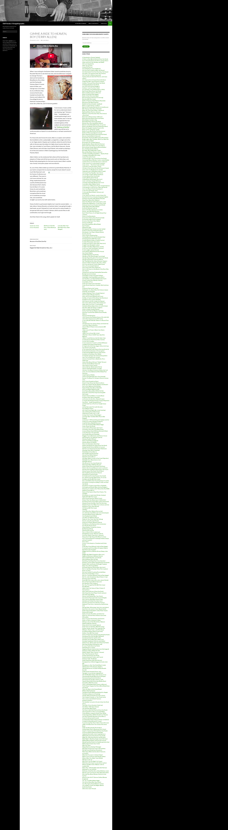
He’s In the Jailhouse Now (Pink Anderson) (94, 302)
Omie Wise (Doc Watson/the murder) (92, 511)
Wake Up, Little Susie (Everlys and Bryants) (94, 737)
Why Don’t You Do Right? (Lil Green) (92, 761)
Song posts (104, 23)
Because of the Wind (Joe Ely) (38, 240)
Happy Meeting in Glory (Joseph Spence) (93, 293)
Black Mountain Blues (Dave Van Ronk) (93, 118)
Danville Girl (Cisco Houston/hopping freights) (95, 197)
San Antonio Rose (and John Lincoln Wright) (94, 597)
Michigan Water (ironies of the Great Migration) (95, 458)
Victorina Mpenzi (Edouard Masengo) (92, 732)
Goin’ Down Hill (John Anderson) (91, 267)
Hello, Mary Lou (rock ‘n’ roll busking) (92, 304)
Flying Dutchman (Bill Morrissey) (91, 238)
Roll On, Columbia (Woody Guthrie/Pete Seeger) (95, 575)
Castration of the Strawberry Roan (91, 166)
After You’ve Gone (87, 65)
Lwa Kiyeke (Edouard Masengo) (90, 434)
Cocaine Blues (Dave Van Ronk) (90, 176)
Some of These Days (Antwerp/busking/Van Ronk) (96, 634)
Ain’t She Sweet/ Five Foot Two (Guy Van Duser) (95, 72)
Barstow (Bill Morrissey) (89, 99)
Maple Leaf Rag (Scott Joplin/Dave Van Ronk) (94, 445)
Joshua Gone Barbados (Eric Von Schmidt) (93, 376)
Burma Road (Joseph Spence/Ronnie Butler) (94, 147)
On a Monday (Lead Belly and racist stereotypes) (95, 513)
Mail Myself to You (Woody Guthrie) (92, 437)
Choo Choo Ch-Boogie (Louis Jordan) (92, 169)
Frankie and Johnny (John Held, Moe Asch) (94, 243)
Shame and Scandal (87, 612)
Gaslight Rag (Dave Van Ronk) (90, 254)
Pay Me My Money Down (89, 525)
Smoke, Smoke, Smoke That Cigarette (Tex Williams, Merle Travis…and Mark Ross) (93, 629)
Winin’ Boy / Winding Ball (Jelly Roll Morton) (94, 767)
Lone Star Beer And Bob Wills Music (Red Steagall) (64, 227)
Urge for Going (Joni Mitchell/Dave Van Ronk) (94, 731)
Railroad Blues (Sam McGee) (90, 559)
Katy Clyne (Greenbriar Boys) (90, 381)
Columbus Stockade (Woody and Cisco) (93, 182)
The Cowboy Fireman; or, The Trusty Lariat (94, 697)
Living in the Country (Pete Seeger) (91, 415)
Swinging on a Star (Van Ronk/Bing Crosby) (94, 665)
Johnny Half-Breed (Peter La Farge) (92, 368)
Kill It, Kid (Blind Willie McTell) (90, 389)
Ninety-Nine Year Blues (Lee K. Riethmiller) (94, 500)
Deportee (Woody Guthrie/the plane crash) (94, 201)
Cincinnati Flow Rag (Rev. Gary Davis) (92, 173)
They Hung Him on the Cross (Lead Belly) (93, 711)
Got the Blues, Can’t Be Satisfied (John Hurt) (94, 278)
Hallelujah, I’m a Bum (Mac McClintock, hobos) (95, 290)
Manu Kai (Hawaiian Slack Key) (90, 444)
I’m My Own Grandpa (88, 341)
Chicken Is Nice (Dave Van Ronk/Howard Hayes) (95, 168)
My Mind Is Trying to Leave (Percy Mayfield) (94, 485)
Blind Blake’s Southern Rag (89, 120)
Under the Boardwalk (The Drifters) (92, 727)
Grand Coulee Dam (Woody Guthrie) (92, 280)
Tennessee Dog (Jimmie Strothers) (91, 678)
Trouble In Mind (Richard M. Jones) (92, 721)
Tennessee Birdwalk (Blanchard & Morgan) (94, 676)
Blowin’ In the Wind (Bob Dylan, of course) (94, 125)
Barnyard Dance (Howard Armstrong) (92, 97)
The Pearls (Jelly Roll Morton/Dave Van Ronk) (94, 710)
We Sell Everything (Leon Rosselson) (92, 750)
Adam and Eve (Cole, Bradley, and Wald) (93, 62)
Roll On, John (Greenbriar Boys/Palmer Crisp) (94, 577)
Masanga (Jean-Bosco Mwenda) (91, 450)
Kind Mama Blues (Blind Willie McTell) (92, 391)
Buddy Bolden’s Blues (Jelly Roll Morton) (93, 144)
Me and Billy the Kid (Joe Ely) (90, 453)
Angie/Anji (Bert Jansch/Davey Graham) (93, 81)
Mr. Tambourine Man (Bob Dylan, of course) (94, 477)
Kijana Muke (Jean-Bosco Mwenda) (92, 387)
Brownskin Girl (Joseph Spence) (91, 142)
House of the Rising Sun (88, 315)
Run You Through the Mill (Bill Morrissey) (93, 585)
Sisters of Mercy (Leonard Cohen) (91, 620)
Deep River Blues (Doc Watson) (90, 200)
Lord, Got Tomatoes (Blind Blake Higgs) (93, 424)
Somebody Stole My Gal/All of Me (91, 638)
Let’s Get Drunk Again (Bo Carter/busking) (93, 410)
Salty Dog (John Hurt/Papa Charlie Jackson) (94, 593)
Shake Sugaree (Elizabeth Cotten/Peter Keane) (94, 610)
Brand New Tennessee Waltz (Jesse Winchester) (95, 137)
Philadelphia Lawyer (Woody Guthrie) (92, 533)
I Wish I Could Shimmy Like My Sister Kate (94, 338)
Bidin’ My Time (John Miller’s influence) (93, 110)
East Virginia (85, 226)
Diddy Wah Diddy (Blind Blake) (90, 206)
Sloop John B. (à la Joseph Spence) (91, 625)
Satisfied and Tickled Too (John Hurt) (92, 601)
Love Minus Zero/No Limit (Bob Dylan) (93, 429)
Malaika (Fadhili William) (89, 439)
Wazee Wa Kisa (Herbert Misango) (91, 747)
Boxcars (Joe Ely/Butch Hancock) (91, 136)
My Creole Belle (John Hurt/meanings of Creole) (95, 480)
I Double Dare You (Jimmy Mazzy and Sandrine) (95, 323)
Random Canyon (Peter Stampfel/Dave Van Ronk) (95, 562)
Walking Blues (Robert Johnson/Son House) (94, 740)
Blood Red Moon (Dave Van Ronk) (91, 121)
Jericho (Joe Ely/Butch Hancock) (91, 363)
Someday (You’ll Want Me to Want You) (93, 639)
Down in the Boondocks (88, 216)
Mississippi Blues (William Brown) (91, 464)
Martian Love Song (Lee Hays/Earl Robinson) (94, 448)
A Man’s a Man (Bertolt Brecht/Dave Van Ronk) (95, 59)
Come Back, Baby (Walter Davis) (91, 184)
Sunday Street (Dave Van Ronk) (90, 655)
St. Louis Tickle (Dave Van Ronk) (91, 646)
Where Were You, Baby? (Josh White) (92, 758)
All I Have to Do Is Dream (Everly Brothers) (94, 80)
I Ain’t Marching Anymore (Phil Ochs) (92, 319)
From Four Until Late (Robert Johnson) (93, 248)
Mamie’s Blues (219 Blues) (89, 442)
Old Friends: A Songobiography (13, 23)
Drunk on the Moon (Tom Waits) (91, 221)
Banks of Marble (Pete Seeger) (90, 94)
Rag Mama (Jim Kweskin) (89, 549)
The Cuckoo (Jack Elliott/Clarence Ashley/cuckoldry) (91, 699)
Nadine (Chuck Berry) (88, 490)
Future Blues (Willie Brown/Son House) (93, 251)
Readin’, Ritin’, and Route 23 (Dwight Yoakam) (94, 564)
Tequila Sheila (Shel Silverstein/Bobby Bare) (94, 681)
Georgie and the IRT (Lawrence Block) (92, 259)
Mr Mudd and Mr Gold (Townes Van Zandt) (94, 476)
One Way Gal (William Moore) (90, 517)
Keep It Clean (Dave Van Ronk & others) (93, 383)
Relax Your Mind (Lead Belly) (90, 565)
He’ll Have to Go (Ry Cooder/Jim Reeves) (93, 301)
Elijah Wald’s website (80, 23)
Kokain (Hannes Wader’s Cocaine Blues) (93, 395)
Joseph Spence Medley (88, 375)
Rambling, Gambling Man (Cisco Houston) (93, 561)
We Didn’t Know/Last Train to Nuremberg (93, 748)
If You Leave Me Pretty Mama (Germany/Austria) (95, 349)
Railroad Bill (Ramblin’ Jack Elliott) (91, 557)
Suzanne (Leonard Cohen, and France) (92, 657)
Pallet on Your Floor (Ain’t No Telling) (92, 519)
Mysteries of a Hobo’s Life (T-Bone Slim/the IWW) (95, 488)
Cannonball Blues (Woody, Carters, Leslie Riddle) (95, 160)
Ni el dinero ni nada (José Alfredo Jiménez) (94, 495)
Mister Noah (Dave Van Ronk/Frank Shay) (93, 466)
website (10, 41)
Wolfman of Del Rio (63, 127)
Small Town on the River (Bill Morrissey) (93, 626)
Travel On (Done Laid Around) (90, 718)
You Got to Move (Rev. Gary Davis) (91, 782)
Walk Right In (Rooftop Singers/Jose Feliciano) (94, 739)
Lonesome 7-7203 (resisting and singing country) (95, 420)
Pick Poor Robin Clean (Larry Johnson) (93, 535)
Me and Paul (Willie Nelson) (90, 455)
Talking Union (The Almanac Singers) (92, 666)
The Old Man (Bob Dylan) (89, 708)
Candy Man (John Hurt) (88, 157)
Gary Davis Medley (87, 253)
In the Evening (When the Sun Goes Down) (93, 352)
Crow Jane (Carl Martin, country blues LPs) (94, 195)
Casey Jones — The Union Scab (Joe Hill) (93, 165)
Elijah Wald (45, 40)
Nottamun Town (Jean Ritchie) (90, 506)
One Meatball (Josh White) (89, 516)
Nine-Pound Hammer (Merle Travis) (92, 498)
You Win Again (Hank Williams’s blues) (93, 783)
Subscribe (86, 46)
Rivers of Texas (86, 570)
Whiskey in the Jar (87, 759)
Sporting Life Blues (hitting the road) (92, 644)
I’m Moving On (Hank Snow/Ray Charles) (93, 339)
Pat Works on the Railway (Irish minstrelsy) (94, 524)
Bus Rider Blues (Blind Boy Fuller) (91, 150)
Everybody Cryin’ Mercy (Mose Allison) (93, 232)
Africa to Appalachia (88, 64)
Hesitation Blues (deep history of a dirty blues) (95, 306)
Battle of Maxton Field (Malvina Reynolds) (93, 100)
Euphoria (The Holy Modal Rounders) (92, 230)
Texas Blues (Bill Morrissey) (89, 682)
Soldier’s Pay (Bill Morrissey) (90, 633)
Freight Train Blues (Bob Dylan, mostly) (93, 246)
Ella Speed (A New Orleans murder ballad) (93, 229)
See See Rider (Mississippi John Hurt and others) (95, 607)
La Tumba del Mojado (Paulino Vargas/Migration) (95, 400)
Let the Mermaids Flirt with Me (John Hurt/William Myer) (92, 407)
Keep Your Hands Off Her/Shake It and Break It (95, 384)
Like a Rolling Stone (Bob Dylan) (91, 412)
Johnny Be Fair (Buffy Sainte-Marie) (92, 367)
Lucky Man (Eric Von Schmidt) (90, 432)
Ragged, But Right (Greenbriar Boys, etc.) (41, 247)
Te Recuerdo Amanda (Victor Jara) (91, 671)
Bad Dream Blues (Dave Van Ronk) (91, 91)
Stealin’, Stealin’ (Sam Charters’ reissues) (93, 652)
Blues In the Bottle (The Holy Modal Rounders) (95, 126)
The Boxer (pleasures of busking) (91, 694)
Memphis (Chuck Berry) (88, 456)
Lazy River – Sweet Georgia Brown (91, 402)
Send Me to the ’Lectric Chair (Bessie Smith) (94, 609)
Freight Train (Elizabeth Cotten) (91, 245)
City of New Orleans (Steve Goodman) (92, 174)
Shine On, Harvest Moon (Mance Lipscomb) (94, 615)
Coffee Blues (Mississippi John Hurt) (92, 179)
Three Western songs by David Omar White (94, 713)
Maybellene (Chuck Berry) (89, 452)
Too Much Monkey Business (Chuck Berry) (94, 716)
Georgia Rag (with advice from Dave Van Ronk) (95, 258)
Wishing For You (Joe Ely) (89, 769)
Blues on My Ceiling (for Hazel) (90, 129)
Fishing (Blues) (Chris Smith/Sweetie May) (93, 237)
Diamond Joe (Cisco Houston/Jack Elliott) (93, 205)
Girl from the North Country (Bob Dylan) (93, 264)
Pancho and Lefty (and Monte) (90, 521)
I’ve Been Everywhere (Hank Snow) (91, 344)
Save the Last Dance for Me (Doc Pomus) (93, 602)
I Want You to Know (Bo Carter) (91, 333)
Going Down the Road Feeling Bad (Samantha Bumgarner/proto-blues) (94, 273)
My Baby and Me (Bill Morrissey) (91, 479)
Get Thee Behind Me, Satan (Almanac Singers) (94, 261)
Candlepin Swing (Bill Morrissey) (91, 155)
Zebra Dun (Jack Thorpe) (89, 788)
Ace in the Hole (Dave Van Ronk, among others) (95, 60)
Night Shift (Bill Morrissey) (89, 496)
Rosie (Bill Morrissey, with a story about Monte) (95, 580)
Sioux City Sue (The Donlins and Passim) (93, 618)
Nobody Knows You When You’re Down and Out (95, 505)
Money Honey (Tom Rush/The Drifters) (93, 471)
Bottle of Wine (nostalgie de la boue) (92, 133)
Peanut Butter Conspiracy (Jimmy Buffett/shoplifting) (91, 528)
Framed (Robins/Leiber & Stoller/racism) (93, 240)
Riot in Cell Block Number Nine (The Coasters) (95, 569)
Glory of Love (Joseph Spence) (90, 266)
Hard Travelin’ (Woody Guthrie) (91, 294)
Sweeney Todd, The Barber (89, 658)
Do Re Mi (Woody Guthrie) (89, 208)
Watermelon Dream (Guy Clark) (91, 743)
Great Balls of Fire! (87, 282)
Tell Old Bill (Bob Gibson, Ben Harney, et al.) (94, 674)
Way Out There (86, 745)
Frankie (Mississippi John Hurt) (90, 242)
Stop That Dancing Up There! (90, 654)
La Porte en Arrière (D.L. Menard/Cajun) (93, 399)
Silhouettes (85, 617)
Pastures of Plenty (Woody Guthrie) (92, 522)
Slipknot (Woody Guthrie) (89, 623)
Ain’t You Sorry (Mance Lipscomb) (91, 75)
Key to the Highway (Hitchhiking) (91, 386)
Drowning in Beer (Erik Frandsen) (91, 219)
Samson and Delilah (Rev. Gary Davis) (92, 596)
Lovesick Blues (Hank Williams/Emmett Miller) (95, 431)
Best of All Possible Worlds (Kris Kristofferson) (95, 107)
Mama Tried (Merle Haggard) (90, 440)
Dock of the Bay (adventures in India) (92, 209)
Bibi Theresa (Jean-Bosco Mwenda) (92, 108)
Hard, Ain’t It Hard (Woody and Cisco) (92, 296)
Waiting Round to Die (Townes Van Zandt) (93, 735)
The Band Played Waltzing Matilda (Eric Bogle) (95, 692)
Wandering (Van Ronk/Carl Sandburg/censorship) (95, 742)
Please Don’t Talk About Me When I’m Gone (94, 537)
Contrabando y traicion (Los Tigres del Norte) (94, 187)
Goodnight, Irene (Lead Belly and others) (93, 277)
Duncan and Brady (87, 222)
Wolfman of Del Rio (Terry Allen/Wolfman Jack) (50, 227)
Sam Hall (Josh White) (88, 594)
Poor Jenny (85, 541)
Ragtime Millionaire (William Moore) (92, 556)
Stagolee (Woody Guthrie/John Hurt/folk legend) (95, 649)
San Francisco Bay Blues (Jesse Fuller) (92, 599)
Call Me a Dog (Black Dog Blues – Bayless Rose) (95, 153)
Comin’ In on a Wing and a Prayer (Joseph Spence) (96, 185)
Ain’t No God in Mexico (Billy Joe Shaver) (93, 70)
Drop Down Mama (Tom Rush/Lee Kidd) (93, 218)
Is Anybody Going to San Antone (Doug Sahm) (94, 355)
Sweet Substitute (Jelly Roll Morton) (92, 660)
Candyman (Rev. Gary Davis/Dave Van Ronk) (94, 158)
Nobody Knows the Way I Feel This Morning (94, 503)
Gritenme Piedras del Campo (90, 288)
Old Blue (84, 509)
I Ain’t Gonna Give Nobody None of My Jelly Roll (95, 317)
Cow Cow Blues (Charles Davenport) (92, 189)
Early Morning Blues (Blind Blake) (91, 224)
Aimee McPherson (87, 67)
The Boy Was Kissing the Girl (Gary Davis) (93, 695)
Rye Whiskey (85, 586)
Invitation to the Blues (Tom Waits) (91, 354)
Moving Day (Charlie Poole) (90, 474)
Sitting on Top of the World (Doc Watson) (93, 622)
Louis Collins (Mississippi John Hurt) (92, 428)
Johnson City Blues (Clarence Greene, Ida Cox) (95, 370)
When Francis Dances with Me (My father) (94, 756)
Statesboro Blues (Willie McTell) (91, 650)
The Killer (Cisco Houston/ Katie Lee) (92, 705)
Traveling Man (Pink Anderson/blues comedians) (95, 719)
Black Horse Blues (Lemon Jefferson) (92, 116)
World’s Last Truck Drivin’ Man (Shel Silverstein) (95, 772)
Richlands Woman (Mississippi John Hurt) (93, 567)
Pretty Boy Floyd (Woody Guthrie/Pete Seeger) (95, 546)
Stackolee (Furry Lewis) (88, 647)
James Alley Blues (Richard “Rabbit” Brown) (94, 362)
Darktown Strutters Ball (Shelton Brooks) (93, 198)
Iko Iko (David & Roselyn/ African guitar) (93, 351)
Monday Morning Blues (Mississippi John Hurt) (95, 469)
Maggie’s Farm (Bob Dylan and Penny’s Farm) (94, 436)
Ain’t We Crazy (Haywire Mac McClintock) (94, 73)
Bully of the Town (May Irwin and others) (93, 145)
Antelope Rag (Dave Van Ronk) (90, 84)
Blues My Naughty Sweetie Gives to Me (93, 128)
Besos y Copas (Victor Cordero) (91, 105)
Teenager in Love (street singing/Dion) (92, 673)
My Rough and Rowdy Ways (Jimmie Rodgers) (94, 487)
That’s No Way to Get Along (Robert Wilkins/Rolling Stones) (92, 689)
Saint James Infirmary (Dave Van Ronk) (92, 591)
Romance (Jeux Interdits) (89, 578)
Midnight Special (87, 461)
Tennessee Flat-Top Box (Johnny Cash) (92, 679)
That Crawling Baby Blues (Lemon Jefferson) (94, 684)
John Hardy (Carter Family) (89, 365)
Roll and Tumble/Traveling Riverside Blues (93, 572)
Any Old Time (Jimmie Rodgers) (91, 86)
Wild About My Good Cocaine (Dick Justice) (94, 763)
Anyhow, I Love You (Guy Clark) (91, 88)
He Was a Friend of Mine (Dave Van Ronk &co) (95, 298)
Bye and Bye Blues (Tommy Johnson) (92, 152)
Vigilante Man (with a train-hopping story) (93, 734)
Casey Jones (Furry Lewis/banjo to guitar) (93, 163)
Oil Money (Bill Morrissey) (89, 508)
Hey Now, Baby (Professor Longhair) (92, 307)
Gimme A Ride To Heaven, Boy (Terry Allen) (94, 262)
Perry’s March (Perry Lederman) (91, 532)
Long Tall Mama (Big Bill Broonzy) (91, 423)
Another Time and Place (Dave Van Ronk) (93, 83)
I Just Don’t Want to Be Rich (90, 325)
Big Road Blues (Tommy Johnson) (91, 112)
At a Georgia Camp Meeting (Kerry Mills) (93, 89)
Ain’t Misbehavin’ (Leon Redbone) (91, 68)
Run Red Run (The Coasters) (90, 583)
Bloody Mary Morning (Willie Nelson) (92, 123)
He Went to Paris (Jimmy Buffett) (91, 299)
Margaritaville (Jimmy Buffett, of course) (93, 447)
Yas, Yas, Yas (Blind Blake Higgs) (91, 780)
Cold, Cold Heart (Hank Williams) (91, 181)
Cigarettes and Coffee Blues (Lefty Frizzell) (94, 171)
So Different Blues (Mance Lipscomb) (92, 631)
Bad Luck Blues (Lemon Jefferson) (91, 92)
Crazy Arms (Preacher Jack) (90, 190)
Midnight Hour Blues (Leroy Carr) (91, 460)
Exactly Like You (86, 234)
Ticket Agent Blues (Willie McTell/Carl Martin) (95, 715)
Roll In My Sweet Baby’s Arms (90, 573)
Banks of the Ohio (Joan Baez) (90, 96)
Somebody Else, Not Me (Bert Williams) (93, 636)
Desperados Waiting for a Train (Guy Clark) (94, 203)
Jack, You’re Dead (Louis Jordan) (91, 357)
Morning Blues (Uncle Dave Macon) (92, 472)
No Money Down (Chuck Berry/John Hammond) (95, 501)
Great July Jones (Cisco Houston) (91, 283)
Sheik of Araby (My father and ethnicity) (93, 614)
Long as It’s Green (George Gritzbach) (92, 421)
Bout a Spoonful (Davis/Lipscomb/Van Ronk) (94, 134)
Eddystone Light (86, 227)
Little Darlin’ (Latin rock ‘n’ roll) (90, 413)
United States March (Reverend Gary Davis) (94, 729)
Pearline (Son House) (88, 530)
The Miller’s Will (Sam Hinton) (90, 707)
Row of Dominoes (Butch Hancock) (92, 581)
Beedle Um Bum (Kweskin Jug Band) (92, 104)
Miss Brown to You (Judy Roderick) (92, 463)
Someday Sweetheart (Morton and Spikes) (93, 641)
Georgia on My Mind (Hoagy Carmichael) (93, 256)
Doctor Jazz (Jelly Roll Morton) (90, 211)
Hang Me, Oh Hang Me (88, 291)
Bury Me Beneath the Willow (90, 149)
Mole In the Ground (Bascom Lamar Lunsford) (94, 468)
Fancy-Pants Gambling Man (90, 235)
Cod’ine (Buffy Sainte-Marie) (90, 177)
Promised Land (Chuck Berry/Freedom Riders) (95, 548)
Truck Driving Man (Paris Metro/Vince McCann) (95, 723)
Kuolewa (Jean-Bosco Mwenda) (91, 397)
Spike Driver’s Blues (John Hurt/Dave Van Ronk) (95, 642)
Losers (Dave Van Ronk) (88, 426)
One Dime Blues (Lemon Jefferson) (91, 514)
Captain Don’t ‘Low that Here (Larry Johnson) (94, 161)
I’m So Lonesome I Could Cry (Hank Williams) (94, 343)
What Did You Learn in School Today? (92, 755)
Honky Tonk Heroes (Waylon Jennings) (92, 310)
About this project (94, 23)
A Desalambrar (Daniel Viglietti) (91, 57)
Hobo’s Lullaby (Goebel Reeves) (90, 309)
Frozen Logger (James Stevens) (90, 250)
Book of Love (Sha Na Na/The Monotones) (93, 131)
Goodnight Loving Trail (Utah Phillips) (92, 275)
